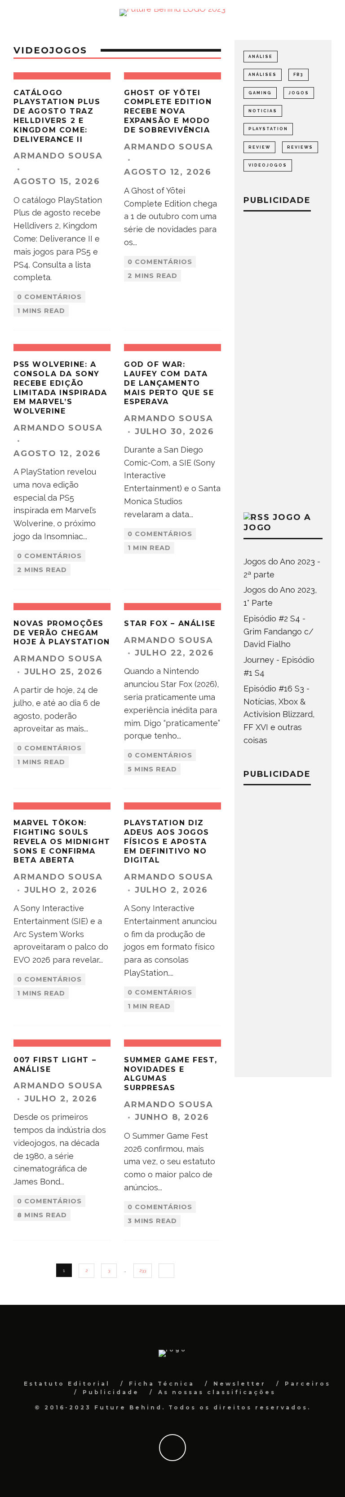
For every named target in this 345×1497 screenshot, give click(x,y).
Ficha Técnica (162, 1383)
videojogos (267, 165)
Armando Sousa (57, 156)
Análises (262, 74)
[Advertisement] (283, 359)
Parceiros (308, 1383)
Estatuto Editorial (67, 1383)
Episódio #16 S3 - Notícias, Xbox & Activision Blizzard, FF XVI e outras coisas (278, 714)
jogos (298, 93)
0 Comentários (49, 297)
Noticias (262, 111)
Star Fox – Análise (170, 623)
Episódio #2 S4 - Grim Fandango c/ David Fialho (278, 631)
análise (260, 56)
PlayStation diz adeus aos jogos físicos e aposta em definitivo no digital (166, 841)
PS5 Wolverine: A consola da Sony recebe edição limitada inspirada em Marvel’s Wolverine (60, 387)
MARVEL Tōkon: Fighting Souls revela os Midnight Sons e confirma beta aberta (62, 841)
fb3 (298, 74)
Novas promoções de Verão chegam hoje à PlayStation (61, 633)
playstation (268, 129)
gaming (260, 93)
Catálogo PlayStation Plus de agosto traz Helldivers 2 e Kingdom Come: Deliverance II (57, 116)
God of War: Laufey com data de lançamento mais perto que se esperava (169, 383)
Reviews (300, 147)
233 (142, 1270)
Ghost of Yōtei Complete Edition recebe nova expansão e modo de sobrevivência (168, 111)
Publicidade (111, 1392)
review (259, 147)
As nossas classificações (217, 1392)
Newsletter (239, 1383)
